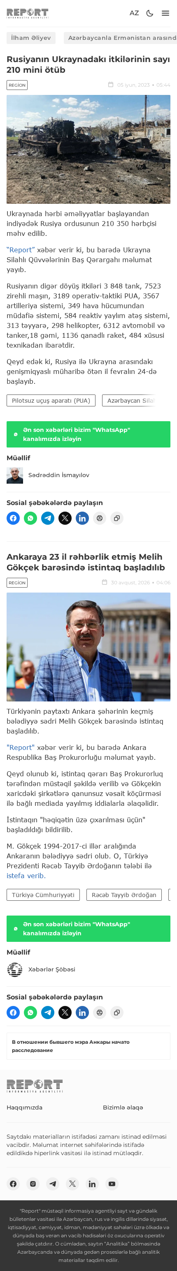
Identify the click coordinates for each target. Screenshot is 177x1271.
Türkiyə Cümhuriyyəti (43, 894)
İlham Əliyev (31, 38)
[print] (99, 518)
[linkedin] (82, 518)
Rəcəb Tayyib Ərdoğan (124, 894)
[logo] (28, 13)
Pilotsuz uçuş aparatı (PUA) (51, 400)
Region (17, 85)
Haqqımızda (24, 1107)
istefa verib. (26, 875)
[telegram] (47, 518)
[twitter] (65, 518)
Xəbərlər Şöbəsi (51, 969)
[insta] (33, 1183)
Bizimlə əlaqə (123, 1107)
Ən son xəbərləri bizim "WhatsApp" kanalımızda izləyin (76, 434)
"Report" (21, 747)
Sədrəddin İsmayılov (58, 475)
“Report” (21, 250)
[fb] (13, 518)
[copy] (116, 518)
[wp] (30, 518)
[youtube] (112, 1183)
